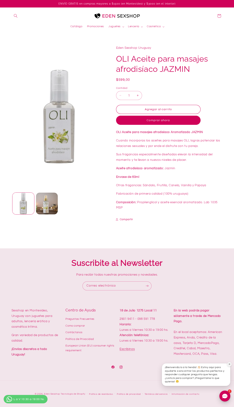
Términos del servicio (156, 394)
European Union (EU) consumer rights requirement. (89, 348)
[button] (16, 16)
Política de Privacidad (79, 339)
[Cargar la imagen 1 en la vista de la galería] (23, 203)
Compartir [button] (126, 219)
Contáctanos (73, 332)
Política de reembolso (101, 394)
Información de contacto (185, 394)
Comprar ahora (158, 120)
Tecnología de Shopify (73, 394)
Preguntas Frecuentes (79, 319)
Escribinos (127, 349)
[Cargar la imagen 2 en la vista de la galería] (47, 203)
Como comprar (75, 325)
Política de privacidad (129, 394)
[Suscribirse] (147, 285)
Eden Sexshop (52, 394)
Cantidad (121, 88)
